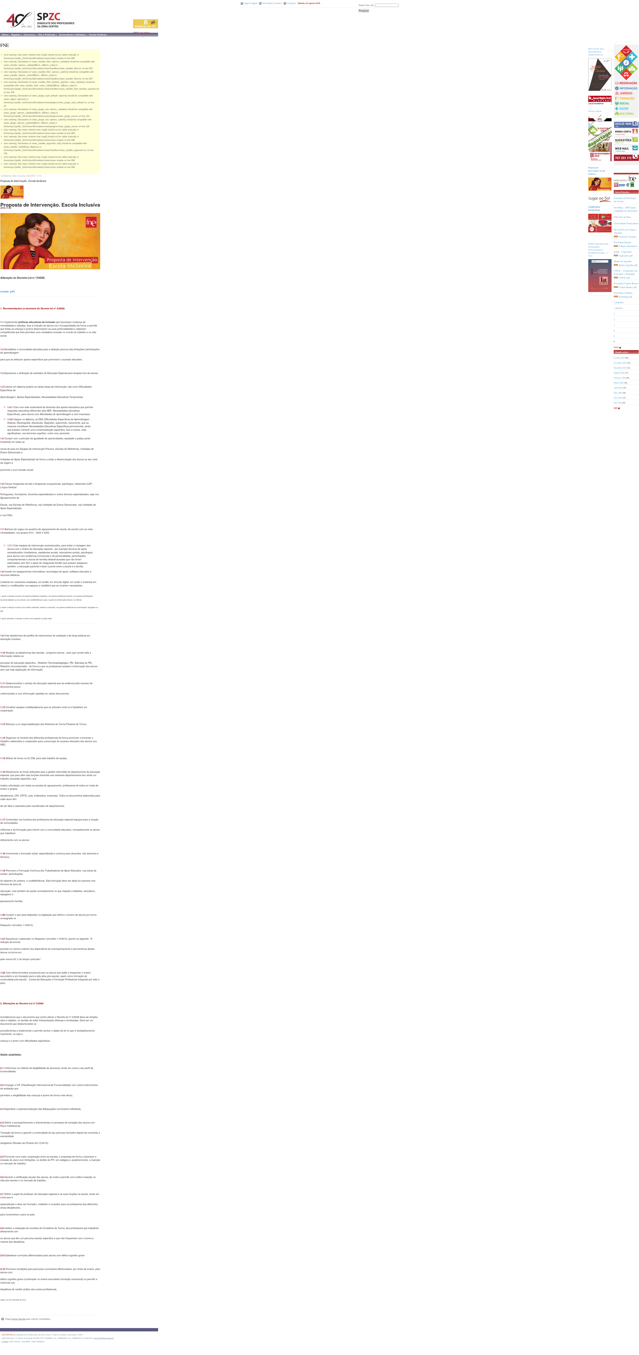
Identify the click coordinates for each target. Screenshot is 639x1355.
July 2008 (618, 402)
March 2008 (618, 382)
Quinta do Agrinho (623, 261)
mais (615, 407)
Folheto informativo (628, 246)
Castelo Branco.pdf (628, 287)
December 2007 (620, 367)
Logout (254, 3)
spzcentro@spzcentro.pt (104, 1338)
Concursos (29, 34)
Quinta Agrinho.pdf (628, 265)
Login (246, 3)
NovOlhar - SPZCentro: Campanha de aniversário (625, 209)
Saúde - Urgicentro (623, 251)
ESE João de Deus (622, 217)
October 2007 (619, 357)
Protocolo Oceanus (627, 236)
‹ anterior (618, 307)
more (616, 346)
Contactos (291, 3)
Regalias (15, 34)
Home (5, 34)
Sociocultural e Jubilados (72, 34)
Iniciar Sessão (18, 1319)
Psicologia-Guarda (622, 242)
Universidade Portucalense (626, 223)
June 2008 (618, 397)
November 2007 (620, 362)
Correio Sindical (97, 34)
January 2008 (619, 372)
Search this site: (367, 5)
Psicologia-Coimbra (623, 292)
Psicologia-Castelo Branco (626, 283)
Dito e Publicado (46, 34)
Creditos (5, 1342)
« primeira (619, 302)
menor (278, 3)
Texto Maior (267, 3)
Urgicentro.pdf (626, 255)
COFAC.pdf (624, 277)
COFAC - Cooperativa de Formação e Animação (625, 272)
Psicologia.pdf (625, 296)
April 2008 (618, 387)
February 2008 (619, 377)
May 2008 (618, 392)
